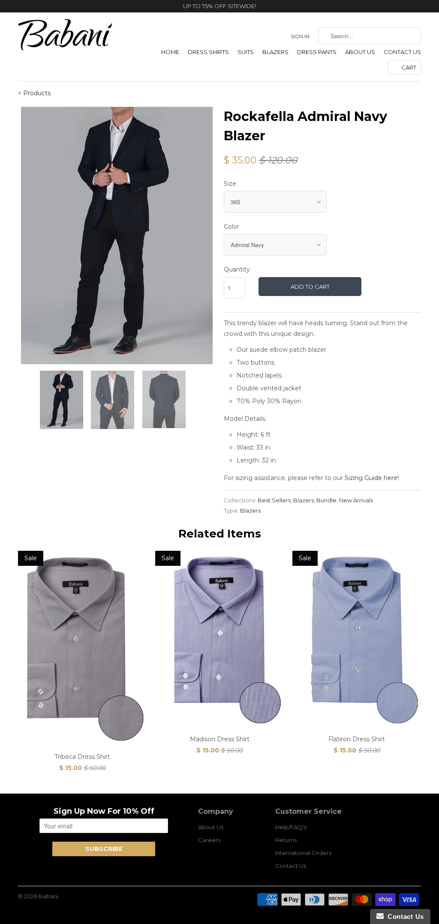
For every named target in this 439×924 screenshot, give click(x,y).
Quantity (237, 269)
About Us (360, 51)
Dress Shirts (208, 51)
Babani (48, 896)
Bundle (326, 500)
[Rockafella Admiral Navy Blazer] (116, 235)
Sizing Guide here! (372, 478)
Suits (246, 51)
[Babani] (65, 38)
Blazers (275, 51)
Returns (286, 839)
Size (230, 183)
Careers (209, 839)
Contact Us (402, 51)
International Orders (303, 852)
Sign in (300, 36)
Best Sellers (274, 500)
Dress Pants (317, 51)
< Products (34, 93)
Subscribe (104, 849)
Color (231, 226)
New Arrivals (356, 500)
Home (170, 51)
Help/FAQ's (291, 827)
